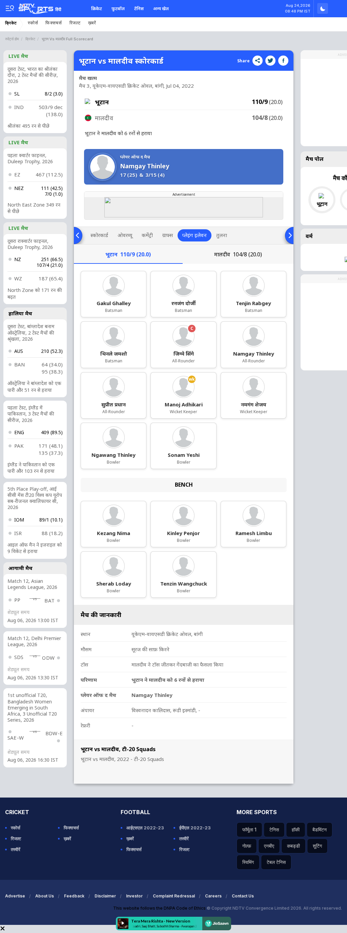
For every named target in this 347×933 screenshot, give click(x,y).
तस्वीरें (15, 849)
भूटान (128, 254)
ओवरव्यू (125, 235)
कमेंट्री (147, 235)
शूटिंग (317, 846)
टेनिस (139, 8)
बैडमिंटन (319, 829)
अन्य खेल (161, 8)
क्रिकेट (96, 8)
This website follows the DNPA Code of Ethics (160, 908)
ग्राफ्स (167, 235)
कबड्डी (293, 846)
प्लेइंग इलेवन (194, 235)
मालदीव (238, 254)
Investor (134, 895)
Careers (213, 895)
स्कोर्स (33, 22)
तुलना (221, 235)
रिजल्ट (75, 22)
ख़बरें (92, 22)
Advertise (15, 895)
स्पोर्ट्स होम (12, 39)
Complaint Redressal (174, 895)
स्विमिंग (248, 862)
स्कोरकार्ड (99, 235)
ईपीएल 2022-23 (195, 827)
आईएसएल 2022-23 (145, 827)
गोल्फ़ (246, 846)
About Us (44, 895)
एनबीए (269, 846)
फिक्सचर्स (53, 22)
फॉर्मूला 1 (249, 829)
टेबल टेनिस (276, 862)
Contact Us (243, 895)
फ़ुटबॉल (118, 8)
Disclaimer (105, 895)
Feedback (74, 895)
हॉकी (296, 829)
